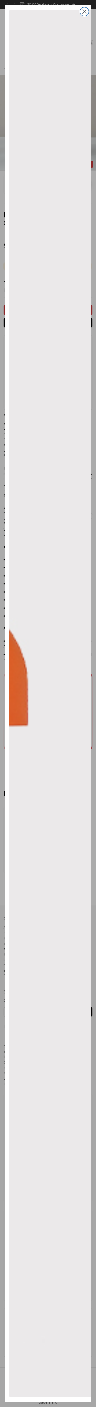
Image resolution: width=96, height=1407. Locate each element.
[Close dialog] (84, 11)
